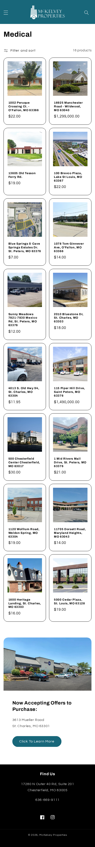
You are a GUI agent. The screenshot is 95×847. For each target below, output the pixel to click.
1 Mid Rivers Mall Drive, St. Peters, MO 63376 (70, 462)
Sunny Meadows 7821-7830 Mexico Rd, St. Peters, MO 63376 (22, 319)
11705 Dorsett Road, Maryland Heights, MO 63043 (70, 532)
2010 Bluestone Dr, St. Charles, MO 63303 (69, 317)
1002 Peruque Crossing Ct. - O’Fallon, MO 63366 (23, 106)
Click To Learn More (36, 741)
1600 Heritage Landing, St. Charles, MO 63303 (24, 603)
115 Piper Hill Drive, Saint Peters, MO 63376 (69, 391)
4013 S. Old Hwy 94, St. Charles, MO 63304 (23, 391)
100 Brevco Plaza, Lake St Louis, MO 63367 (68, 177)
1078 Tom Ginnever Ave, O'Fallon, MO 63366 (69, 247)
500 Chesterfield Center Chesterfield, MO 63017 (24, 462)
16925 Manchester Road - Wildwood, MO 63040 (68, 106)
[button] (6, 12)
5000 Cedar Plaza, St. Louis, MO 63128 (69, 601)
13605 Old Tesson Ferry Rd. (22, 175)
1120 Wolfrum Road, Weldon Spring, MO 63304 (24, 532)
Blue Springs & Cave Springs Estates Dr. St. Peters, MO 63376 (24, 247)
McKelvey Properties (53, 835)
